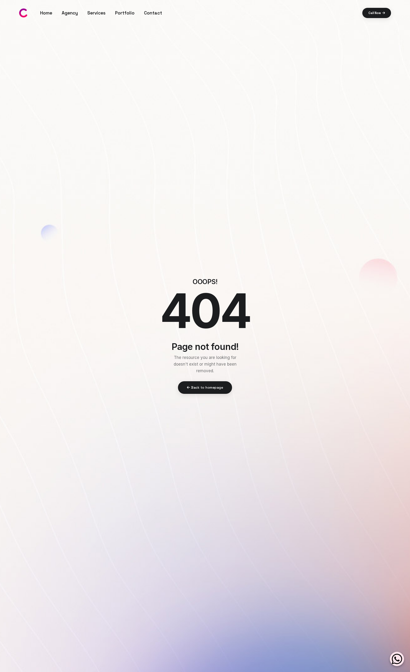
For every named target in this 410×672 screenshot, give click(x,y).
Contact (153, 13)
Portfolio (125, 13)
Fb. (4, 343)
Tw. (4, 317)
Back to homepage (207, 387)
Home (46, 13)
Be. (4, 304)
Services (96, 13)
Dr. (4, 330)
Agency (70, 13)
